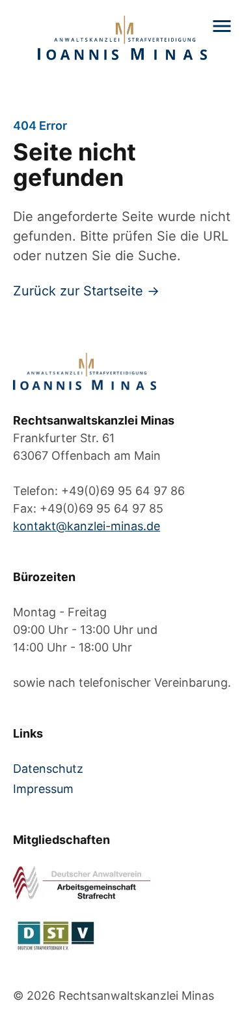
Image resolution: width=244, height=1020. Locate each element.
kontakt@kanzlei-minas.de (86, 526)
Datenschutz (48, 768)
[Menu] (222, 26)
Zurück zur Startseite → (86, 291)
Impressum (43, 789)
